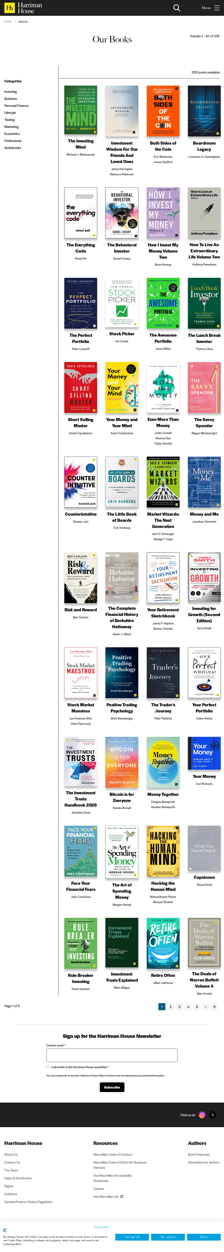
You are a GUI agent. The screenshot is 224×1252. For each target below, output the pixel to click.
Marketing (11, 126)
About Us (11, 1154)
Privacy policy (101, 1227)
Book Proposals (199, 1154)
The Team (11, 1170)
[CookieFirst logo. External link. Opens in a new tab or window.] (5, 1230)
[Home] (23, 8)
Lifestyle (10, 112)
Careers (98, 1188)
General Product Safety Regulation (28, 1201)
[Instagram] (202, 1114)
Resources (105, 1142)
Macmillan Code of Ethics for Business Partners (120, 1165)
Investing (10, 91)
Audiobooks (12, 147)
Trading (9, 119)
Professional (12, 140)
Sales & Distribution (18, 1178)
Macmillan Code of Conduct (113, 1154)
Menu (206, 8)
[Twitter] (212, 1114)
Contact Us (12, 1162)
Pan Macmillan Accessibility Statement (112, 1178)
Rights (8, 1186)
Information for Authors (204, 1162)
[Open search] (176, 7)
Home (8, 21)
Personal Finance (16, 105)
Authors (197, 1142)
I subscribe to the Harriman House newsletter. (79, 1067)
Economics (12, 133)
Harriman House (23, 1142)
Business (10, 98)
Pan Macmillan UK (106, 1196)
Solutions (10, 1193)
